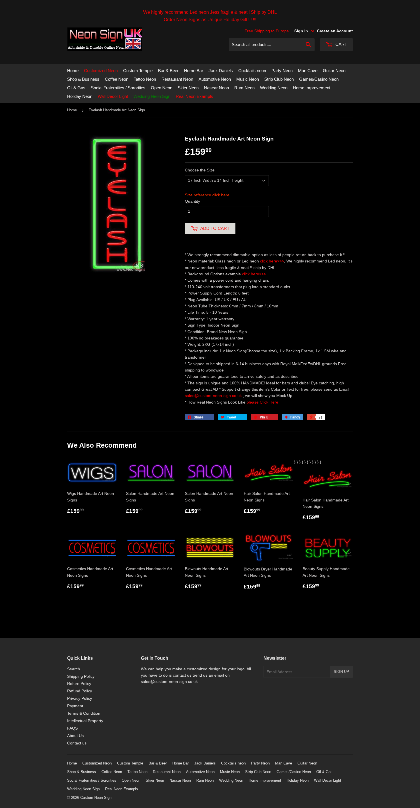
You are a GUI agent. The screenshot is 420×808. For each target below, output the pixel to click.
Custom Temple (138, 70)
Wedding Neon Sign (151, 96)
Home (73, 70)
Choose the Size (200, 170)
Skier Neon (188, 87)
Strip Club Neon (279, 79)
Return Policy (79, 683)
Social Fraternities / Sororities (118, 87)
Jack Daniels (221, 70)
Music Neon (247, 79)
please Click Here (262, 402)
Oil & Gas (76, 87)
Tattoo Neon (145, 79)
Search (73, 669)
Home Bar (193, 70)
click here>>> (272, 261)
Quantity (192, 201)
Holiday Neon (79, 96)
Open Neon (161, 87)
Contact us (77, 743)
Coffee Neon (116, 79)
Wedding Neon (273, 87)
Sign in (301, 31)
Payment (75, 706)
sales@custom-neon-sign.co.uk (214, 395)
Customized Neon (101, 70)
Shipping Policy (81, 676)
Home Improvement (311, 87)
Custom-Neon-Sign (95, 797)
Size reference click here (207, 195)
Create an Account (335, 31)
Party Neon (282, 70)
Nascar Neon (216, 87)
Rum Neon (244, 87)
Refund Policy (79, 691)
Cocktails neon (252, 70)
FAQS (72, 728)
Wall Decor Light (113, 96)
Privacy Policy (79, 698)
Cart (340, 44)
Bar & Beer (168, 70)
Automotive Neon (215, 79)
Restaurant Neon (177, 79)
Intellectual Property (85, 720)
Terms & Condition (83, 713)
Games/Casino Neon (319, 79)
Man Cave (307, 70)
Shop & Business (83, 79)
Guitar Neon (334, 70)
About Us (75, 735)
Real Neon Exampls (194, 96)
